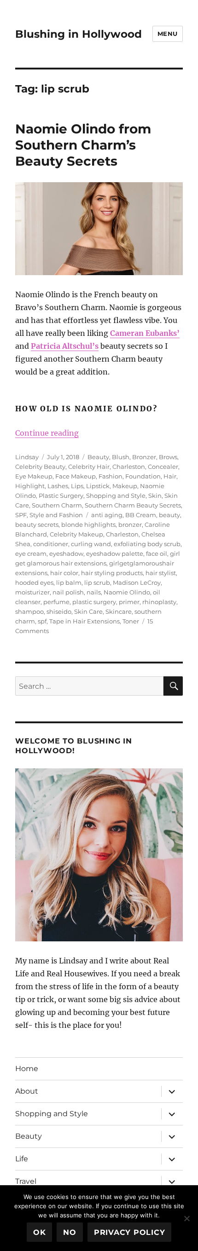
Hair (169, 476)
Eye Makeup (33, 476)
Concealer (163, 466)
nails (94, 592)
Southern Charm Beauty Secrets (133, 505)
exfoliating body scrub (147, 544)
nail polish (68, 592)
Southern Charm (57, 505)
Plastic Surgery (61, 495)
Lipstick (98, 486)
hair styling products (112, 572)
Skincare (118, 611)
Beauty (98, 457)
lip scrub (97, 582)
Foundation (143, 476)
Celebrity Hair (89, 466)
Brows (168, 457)
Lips (77, 486)
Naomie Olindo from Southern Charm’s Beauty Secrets (83, 145)
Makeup (124, 486)
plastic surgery (94, 601)
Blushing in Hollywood (78, 34)
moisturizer (32, 592)
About (26, 1091)
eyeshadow (66, 553)
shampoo (29, 611)
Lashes (57, 486)
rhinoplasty (159, 601)
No (69, 1232)
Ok (39, 1232)
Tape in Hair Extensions (84, 621)
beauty (169, 515)
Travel (25, 1181)
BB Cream (140, 515)
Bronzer (144, 457)
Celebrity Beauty (40, 466)
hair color (64, 572)
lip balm (69, 582)
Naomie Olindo (127, 592)
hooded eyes (34, 582)
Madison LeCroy (137, 582)
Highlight (30, 486)
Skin (155, 495)
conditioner (50, 544)
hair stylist (161, 572)
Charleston (128, 466)
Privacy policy (129, 1232)
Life (21, 1158)
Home (26, 1068)
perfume (56, 601)
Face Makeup (75, 476)
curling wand (91, 544)
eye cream (31, 553)
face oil (156, 553)
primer (129, 601)
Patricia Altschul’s (65, 346)
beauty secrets (36, 524)
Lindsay (27, 457)
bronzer (130, 524)
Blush (120, 457)
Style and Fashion (56, 515)
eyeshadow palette (114, 553)
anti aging (106, 515)
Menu (167, 33)
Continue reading (47, 433)
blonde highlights (88, 524)
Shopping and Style (116, 495)
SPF (21, 515)
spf (42, 621)
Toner (130, 621)
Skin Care (88, 611)
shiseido (59, 611)
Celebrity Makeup (76, 534)
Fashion (110, 476)
